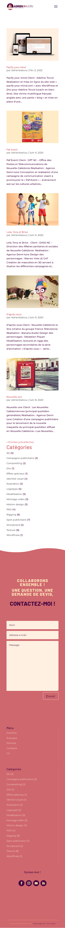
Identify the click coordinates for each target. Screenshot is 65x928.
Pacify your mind (16, 67)
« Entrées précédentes (20, 442)
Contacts (11, 748)
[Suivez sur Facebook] (21, 883)
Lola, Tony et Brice (17, 231)
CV (8, 753)
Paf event (12, 149)
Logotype (12, 488)
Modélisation (14, 494)
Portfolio (11, 732)
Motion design (15, 504)
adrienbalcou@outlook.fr (39, 923)
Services (11, 743)
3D (8, 453)
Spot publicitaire (16, 519)
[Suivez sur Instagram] (29, 883)
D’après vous (14, 314)
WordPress (13, 535)
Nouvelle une (14, 396)
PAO (9, 509)
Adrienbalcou (19, 70)
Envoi (50, 696)
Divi (8, 468)
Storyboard (13, 524)
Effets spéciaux (15, 473)
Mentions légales (51, 923)
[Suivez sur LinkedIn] (43, 883)
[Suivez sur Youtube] (36, 883)
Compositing (14, 463)
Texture (11, 530)
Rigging (11, 514)
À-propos (11, 738)
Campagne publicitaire (20, 458)
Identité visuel (15, 478)
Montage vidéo (15, 499)
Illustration (12, 483)
